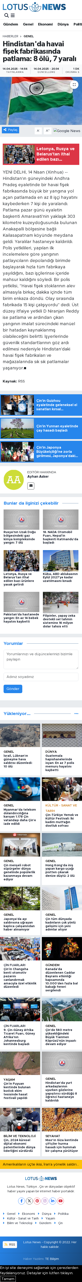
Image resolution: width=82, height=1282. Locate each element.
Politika (63, 1213)
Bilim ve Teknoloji (19, 1223)
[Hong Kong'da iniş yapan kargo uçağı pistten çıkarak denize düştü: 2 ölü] (62, 845)
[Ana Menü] (13, 15)
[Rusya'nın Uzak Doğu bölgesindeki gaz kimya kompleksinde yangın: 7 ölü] (21, 519)
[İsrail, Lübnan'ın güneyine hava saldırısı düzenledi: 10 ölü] (20, 735)
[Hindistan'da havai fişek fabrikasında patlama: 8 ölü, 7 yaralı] (41, 101)
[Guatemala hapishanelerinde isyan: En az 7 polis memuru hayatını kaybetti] (62, 735)
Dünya (63, 24)
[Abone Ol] (67, 130)
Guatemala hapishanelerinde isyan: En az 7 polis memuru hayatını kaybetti (59, 762)
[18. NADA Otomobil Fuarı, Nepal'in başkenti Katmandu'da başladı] (61, 519)
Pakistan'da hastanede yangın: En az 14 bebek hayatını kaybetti (21, 618)
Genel (28, 24)
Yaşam (9, 1079)
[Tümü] (76, 713)
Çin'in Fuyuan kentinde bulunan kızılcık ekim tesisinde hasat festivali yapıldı (17, 1090)
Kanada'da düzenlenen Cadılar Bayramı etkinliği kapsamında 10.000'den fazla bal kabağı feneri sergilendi (61, 980)
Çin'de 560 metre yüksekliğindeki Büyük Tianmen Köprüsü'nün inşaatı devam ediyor (60, 1037)
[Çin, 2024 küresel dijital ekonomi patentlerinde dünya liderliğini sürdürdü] (20, 1119)
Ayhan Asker (38, 476)
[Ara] (6, 15)
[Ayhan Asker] (14, 479)
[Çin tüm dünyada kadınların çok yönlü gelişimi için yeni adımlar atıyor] (62, 898)
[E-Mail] (30, 486)
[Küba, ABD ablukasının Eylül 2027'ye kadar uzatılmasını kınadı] (61, 560)
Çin (60, 1223)
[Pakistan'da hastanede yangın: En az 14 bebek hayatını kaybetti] (21, 601)
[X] (29, 1201)
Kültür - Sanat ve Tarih (23, 1218)
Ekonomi (45, 24)
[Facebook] (21, 1201)
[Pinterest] (37, 1201)
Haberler (10, 36)
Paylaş (12, 129)
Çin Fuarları (14, 965)
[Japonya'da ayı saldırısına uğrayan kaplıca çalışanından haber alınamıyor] (20, 898)
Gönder (13, 689)
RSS (11, 1244)
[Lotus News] (34, 7)
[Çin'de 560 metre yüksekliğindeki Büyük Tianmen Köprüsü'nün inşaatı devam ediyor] (62, 1009)
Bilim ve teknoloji (20, 1136)
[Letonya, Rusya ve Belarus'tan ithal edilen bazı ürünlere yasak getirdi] (21, 560)
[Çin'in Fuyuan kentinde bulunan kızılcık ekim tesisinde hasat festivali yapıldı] (20, 1063)
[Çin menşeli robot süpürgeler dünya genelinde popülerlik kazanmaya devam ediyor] (20, 845)
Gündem (10, 24)
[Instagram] (44, 1201)
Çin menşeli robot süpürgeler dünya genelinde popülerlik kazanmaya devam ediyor (19, 872)
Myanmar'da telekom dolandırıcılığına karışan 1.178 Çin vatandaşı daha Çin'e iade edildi (20, 816)
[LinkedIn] (52, 1201)
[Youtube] (60, 1201)
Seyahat (52, 1136)
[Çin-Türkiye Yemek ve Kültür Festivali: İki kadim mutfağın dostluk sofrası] (62, 789)
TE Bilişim (52, 1259)
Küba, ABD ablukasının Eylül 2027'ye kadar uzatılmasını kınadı (60, 578)
